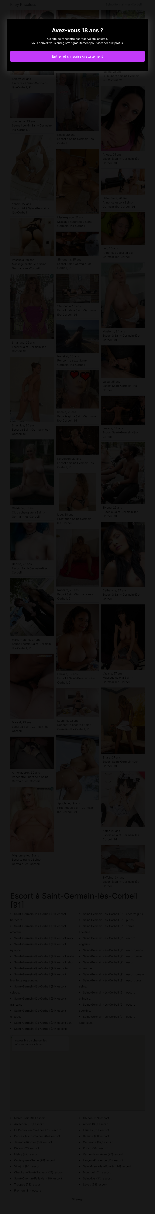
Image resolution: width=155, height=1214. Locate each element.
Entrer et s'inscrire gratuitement (77, 56)
